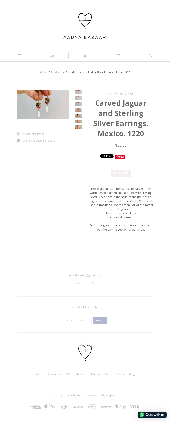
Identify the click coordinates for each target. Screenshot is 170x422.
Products (56, 72)
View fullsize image (30, 134)
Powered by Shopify (102, 395)
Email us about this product (36, 141)
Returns (95, 374)
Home (43, 72)
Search (39, 374)
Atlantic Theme (64, 395)
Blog (132, 374)
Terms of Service (114, 374)
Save (121, 156)
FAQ (68, 374)
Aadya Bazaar (85, 37)
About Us (80, 374)
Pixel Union (83, 395)
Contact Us (54, 374)
